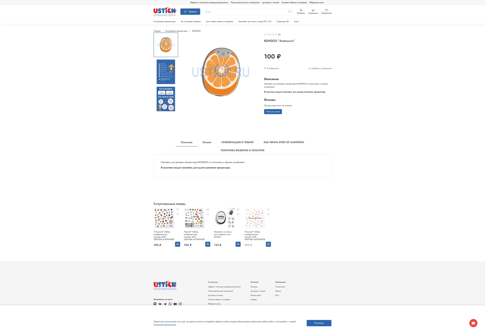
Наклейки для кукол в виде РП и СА (254, 21)
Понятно (319, 323)
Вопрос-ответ (256, 295)
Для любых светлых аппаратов (219, 21)
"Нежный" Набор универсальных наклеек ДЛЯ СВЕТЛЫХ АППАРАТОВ (254, 235)
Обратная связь (316, 2)
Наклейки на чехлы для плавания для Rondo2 (222, 234)
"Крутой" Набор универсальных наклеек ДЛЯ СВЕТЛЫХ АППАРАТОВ (194, 235)
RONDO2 (196, 30)
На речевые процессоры (165, 21)
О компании (280, 286)
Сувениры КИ (283, 21)
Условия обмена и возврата (294, 2)
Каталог (193, 11)
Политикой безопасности (165, 324)
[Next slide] (255, 72)
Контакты (254, 286)
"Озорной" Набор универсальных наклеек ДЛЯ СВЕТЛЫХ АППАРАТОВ (164, 235)
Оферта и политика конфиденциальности (209, 2)
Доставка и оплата (270, 2)
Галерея (254, 299)
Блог (277, 295)
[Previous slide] (186, 72)
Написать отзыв (273, 111)
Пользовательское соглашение (245, 2)
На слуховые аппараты (191, 21)
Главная (157, 30)
